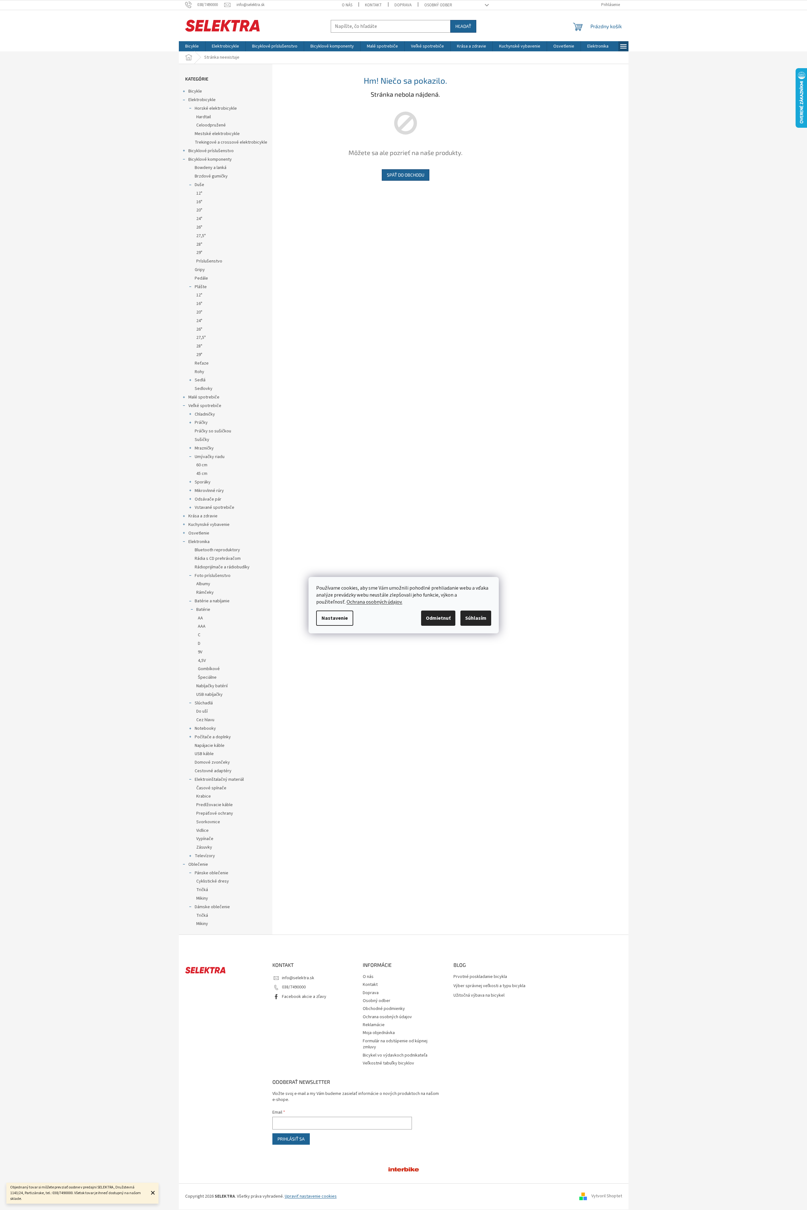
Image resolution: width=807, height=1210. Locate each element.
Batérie (203, 609)
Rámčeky (205, 592)
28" (199, 244)
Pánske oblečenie (211, 873)
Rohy (199, 372)
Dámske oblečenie (212, 907)
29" (199, 252)
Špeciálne (207, 677)
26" (199, 227)
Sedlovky (203, 388)
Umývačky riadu (210, 457)
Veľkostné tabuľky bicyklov (388, 1063)
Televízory (205, 856)
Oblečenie (198, 864)
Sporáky (203, 482)
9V (200, 652)
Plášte (201, 287)
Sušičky (202, 440)
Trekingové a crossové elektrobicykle (231, 142)
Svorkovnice (208, 822)
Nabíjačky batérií (212, 686)
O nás (347, 5)
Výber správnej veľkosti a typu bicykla (489, 986)
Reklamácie (374, 1025)
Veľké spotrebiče (204, 406)
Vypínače (204, 839)
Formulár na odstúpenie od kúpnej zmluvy (395, 1044)
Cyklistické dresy (212, 881)
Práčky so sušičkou (213, 431)
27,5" (201, 236)
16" (199, 202)
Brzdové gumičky (211, 176)
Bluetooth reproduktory (217, 550)
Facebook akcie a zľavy (304, 996)
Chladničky (205, 414)
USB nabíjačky (209, 694)
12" (199, 193)
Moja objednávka (379, 1033)
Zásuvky (204, 847)
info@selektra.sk (298, 978)
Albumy (203, 584)
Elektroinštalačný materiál (219, 779)
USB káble (204, 754)
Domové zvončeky (212, 762)
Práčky (201, 422)
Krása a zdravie (203, 516)
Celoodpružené (211, 125)
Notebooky (205, 728)
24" (199, 219)
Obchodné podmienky (384, 1009)
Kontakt (373, 5)
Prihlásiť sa (291, 1139)
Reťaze (202, 363)
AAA (201, 626)
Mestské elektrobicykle (217, 134)
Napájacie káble (210, 745)
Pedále (201, 278)
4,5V (202, 660)
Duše (199, 185)
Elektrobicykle (202, 100)
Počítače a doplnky (213, 737)
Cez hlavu (205, 720)
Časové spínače (211, 788)
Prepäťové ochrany (214, 813)
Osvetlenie (198, 533)
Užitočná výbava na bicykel (478, 996)
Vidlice (202, 830)
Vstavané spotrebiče (214, 507)
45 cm (201, 473)
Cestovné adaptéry (213, 771)
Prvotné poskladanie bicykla (480, 977)
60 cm (201, 465)
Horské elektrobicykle (216, 108)
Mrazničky (204, 448)
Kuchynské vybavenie (209, 524)
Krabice (203, 796)
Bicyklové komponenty (210, 159)
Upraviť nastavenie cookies (311, 1196)
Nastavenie (335, 618)
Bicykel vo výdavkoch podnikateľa (395, 1055)
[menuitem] (192, 46)
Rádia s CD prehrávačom (218, 558)
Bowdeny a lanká (210, 168)
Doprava (403, 5)
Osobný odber (438, 5)
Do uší (202, 711)
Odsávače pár (208, 499)
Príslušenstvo (209, 261)
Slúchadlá (204, 703)
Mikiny (202, 898)
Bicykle (195, 91)
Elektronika (199, 542)
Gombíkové (209, 669)
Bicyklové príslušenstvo (211, 151)
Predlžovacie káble (214, 805)
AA (200, 618)
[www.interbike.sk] (404, 1169)
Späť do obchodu (405, 175)
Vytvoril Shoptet (606, 1196)
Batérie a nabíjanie (212, 601)
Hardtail (203, 117)
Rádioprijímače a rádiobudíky (222, 567)
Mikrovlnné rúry (209, 491)
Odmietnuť (438, 618)
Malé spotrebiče (203, 397)
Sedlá (200, 380)
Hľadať (463, 26)
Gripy (200, 270)
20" (199, 210)
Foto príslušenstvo (213, 576)
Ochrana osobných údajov (387, 1017)
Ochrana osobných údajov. (374, 602)
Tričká (202, 890)
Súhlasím (475, 618)
